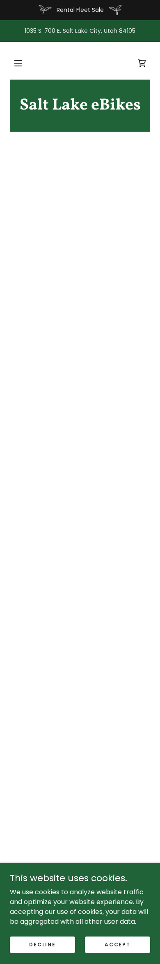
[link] (80, 105)
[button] (18, 63)
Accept (117, 944)
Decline (42, 944)
